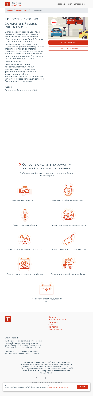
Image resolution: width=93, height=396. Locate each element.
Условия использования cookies (57, 387)
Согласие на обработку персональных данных (46, 382)
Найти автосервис (76, 4)
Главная (61, 4)
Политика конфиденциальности (47, 378)
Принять (82, 387)
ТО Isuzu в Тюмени (68, 42)
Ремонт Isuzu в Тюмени (68, 48)
